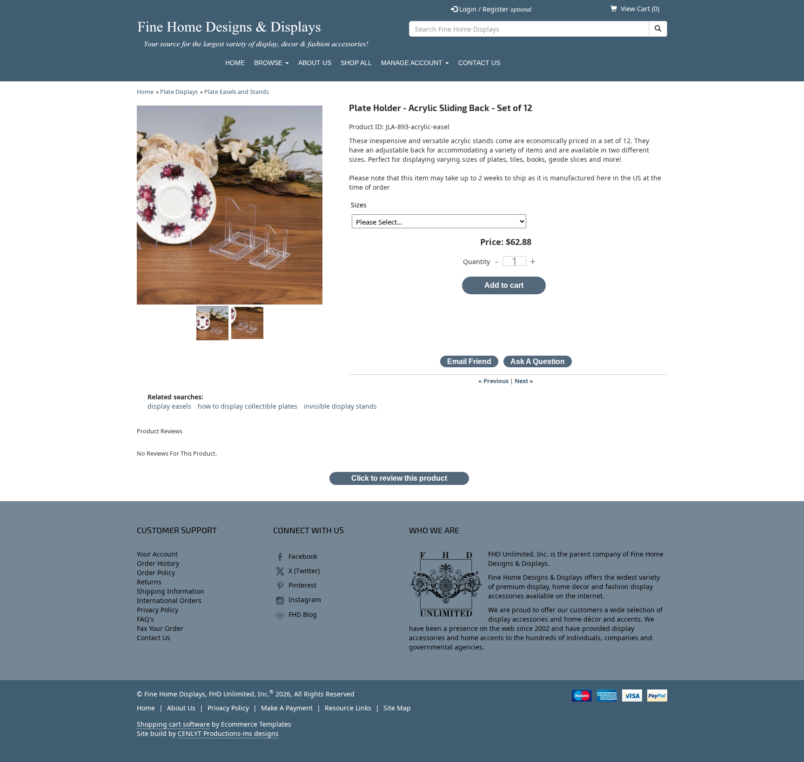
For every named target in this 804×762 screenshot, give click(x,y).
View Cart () (640, 8)
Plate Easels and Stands (236, 92)
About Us (314, 62)
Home (235, 62)
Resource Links (348, 707)
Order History (158, 563)
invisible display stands (340, 406)
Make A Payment (287, 707)
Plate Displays (179, 92)
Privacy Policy (157, 609)
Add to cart (503, 285)
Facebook (302, 556)
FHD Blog (302, 614)
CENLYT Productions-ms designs (228, 733)
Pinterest (302, 585)
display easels (169, 406)
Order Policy (156, 572)
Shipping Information (170, 591)
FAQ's (145, 619)
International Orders (169, 600)
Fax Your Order (160, 628)
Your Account (157, 554)
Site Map (397, 707)
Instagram (304, 599)
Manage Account (412, 62)
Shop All (356, 62)
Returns (149, 581)
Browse (269, 62)
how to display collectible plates (247, 406)
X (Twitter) (304, 570)
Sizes (359, 204)
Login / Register (494, 9)
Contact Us (479, 62)
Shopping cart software (173, 724)
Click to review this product (399, 478)
